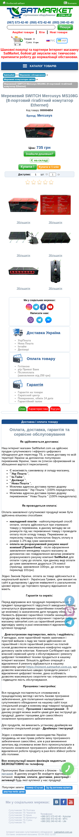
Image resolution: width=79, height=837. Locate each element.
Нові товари (58, 32)
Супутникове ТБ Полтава (22, 810)
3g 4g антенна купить (58, 787)
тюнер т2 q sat (34, 787)
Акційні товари (23, 32)
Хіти (42, 32)
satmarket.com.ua (63, 832)
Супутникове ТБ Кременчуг (23, 817)
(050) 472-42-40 (40, 22)
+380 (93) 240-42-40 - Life (53, 821)
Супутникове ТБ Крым (20, 815)
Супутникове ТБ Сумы (20, 820)
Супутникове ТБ (17, 822)
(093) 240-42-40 (63, 22)
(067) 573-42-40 (17, 22)
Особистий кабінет (15, 3)
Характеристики (38, 408)
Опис (22, 408)
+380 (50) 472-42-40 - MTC (54, 819)
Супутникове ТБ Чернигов (22, 812)
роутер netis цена (14, 791)
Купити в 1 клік (49, 167)
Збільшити (23, 222)
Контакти (72, 3)
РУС (52, 40)
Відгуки (55, 408)
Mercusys (44, 115)
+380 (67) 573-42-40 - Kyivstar (56, 816)
